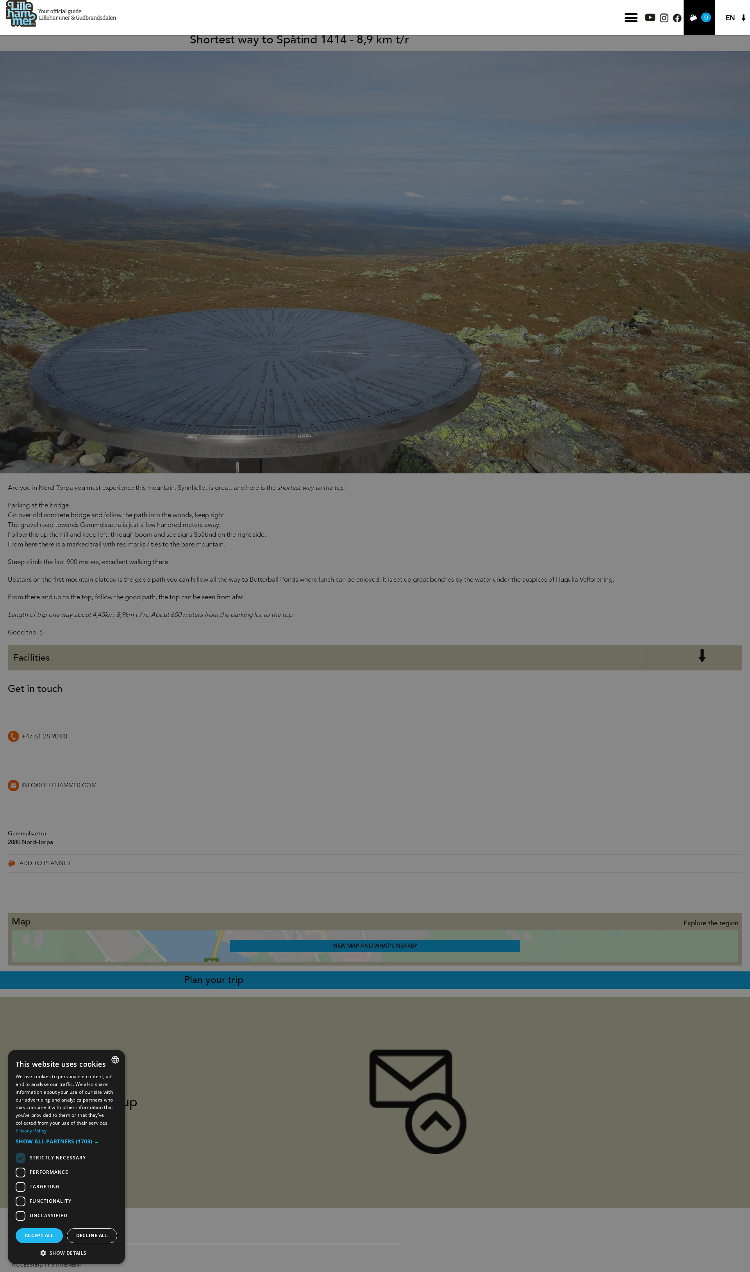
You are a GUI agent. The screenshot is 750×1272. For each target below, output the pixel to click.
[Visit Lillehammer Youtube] (650, 19)
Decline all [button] (92, 1235)
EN (730, 18)
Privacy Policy (31, 1130)
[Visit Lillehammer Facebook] (677, 20)
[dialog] (66, 1157)
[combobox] (115, 1060)
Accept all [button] (39, 1235)
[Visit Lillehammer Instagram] (664, 20)
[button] (66, 1141)
